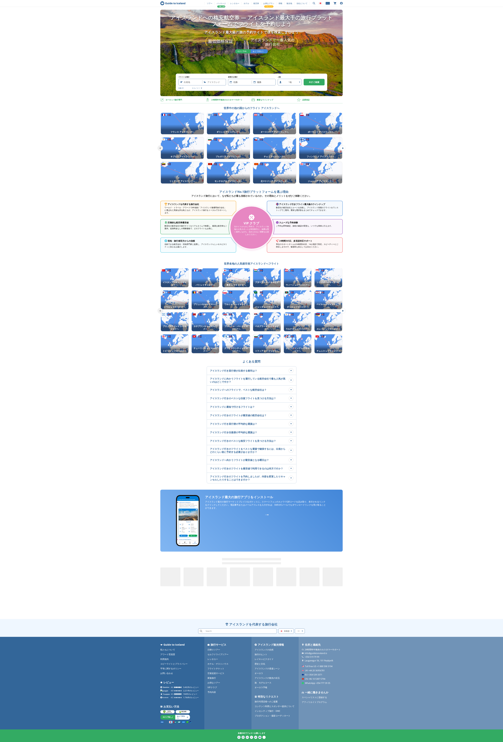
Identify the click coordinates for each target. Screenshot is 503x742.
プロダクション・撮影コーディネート (272, 715)
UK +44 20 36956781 (315, 670)
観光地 (289, 3)
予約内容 (211, 692)
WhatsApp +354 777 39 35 (317, 683)
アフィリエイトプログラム (314, 702)
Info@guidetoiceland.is (316, 653)
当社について (301, 3)
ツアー (209, 3)
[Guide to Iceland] (172, 3)
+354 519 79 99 (312, 656)
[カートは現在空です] (335, 3)
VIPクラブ (212, 687)
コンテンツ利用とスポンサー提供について (274, 706)
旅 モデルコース (263, 682)
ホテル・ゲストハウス (217, 664)
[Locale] (320, 3)
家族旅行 (211, 678)
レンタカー (234, 3)
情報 (280, 3)
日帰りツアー (213, 649)
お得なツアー (213, 682)
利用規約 (164, 659)
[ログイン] (341, 3)
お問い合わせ (166, 673)
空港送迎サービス (215, 673)
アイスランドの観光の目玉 (267, 678)
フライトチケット (215, 668)
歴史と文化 (260, 664)
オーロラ (259, 673)
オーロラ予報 (261, 687)
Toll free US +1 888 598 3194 (318, 666)
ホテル (246, 3)
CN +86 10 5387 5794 (315, 678)
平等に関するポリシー (170, 668)
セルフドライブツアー (217, 654)
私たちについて (167, 649)
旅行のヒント (261, 654)
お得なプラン (268, 3)
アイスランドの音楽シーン (267, 668)
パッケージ (221, 3)
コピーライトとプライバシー (174, 664)
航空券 (256, 3)
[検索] (314, 3)
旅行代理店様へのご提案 (266, 701)
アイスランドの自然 (264, 649)
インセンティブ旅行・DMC (267, 711)
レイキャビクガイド (264, 659)
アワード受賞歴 (167, 654)
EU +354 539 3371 (313, 674)
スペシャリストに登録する (314, 697)
